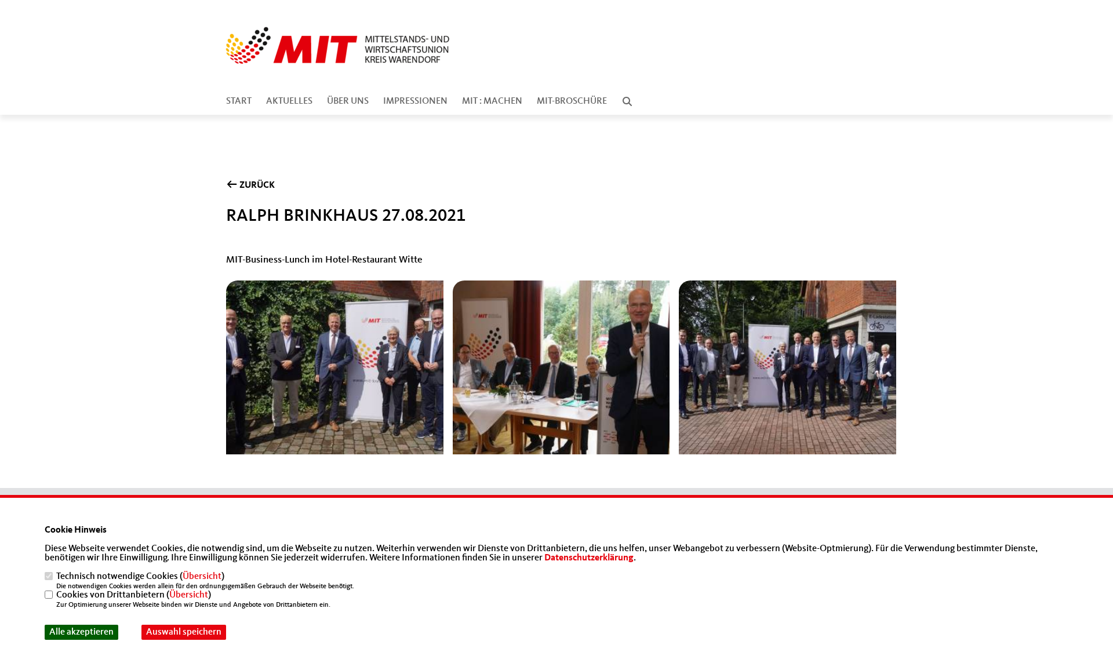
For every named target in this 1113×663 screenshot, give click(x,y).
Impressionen (415, 101)
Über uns (348, 101)
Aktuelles (289, 101)
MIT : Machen (492, 101)
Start (239, 101)
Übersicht (202, 576)
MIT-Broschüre (572, 101)
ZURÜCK (256, 185)
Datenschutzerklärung (589, 558)
